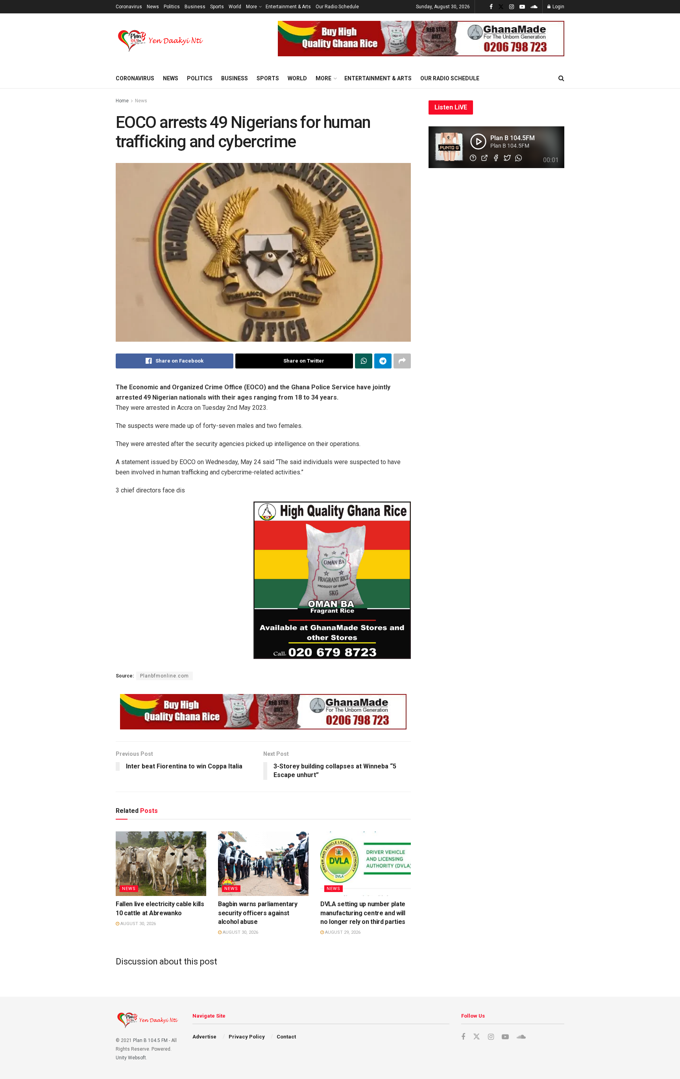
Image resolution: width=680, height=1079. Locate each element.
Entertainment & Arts (288, 6)
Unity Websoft (131, 1057)
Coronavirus (129, 6)
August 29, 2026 (342, 932)
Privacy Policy (247, 1037)
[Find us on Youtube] (522, 7)
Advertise (204, 1037)
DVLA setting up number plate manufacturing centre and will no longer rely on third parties (362, 912)
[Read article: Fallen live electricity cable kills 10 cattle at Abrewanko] (161, 863)
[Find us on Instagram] (511, 7)
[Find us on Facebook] (491, 7)
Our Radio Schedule (337, 6)
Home (122, 101)
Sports (217, 6)
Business (195, 6)
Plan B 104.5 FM (150, 1040)
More (251, 6)
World (235, 6)
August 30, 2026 (137, 923)
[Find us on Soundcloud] (534, 7)
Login (557, 6)
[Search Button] (561, 78)
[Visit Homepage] (161, 41)
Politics (172, 6)
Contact (286, 1037)
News (153, 6)
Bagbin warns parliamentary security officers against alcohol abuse (258, 912)
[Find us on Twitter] (501, 7)
